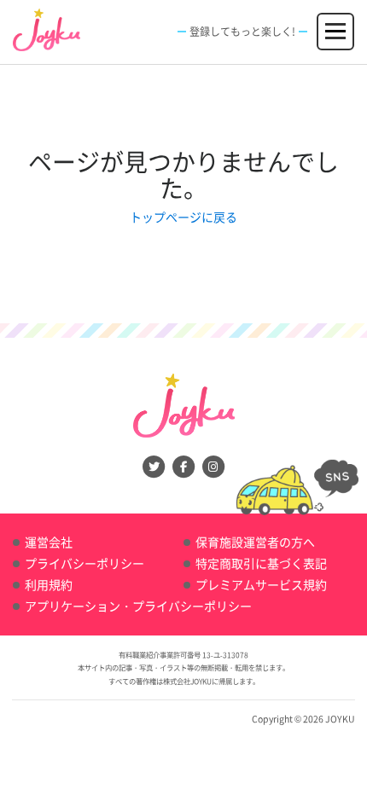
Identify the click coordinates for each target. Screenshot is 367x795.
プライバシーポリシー (84, 563)
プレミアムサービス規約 (261, 584)
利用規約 (49, 584)
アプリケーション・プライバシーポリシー (138, 605)
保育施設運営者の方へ (255, 541)
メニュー (336, 23)
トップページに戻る (183, 216)
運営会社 (49, 541)
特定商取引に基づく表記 (261, 563)
